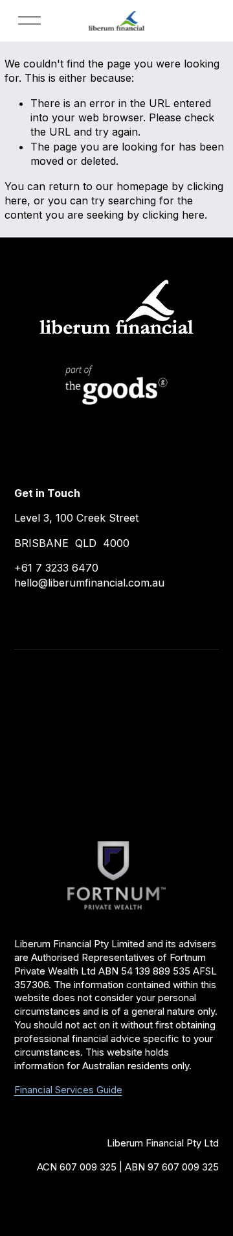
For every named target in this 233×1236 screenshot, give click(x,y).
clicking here (173, 214)
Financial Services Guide (68, 1090)
